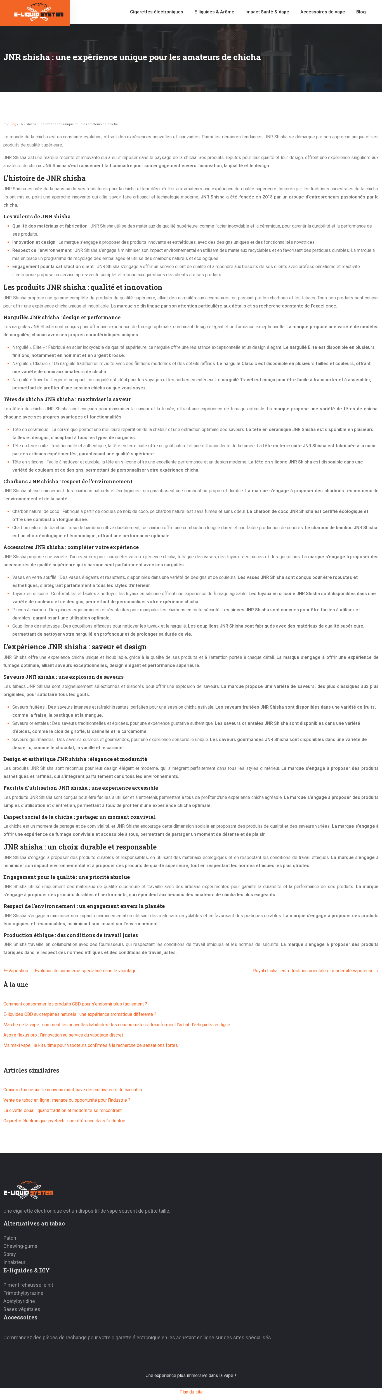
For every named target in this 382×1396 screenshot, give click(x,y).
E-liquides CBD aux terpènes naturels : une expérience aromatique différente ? (79, 1014)
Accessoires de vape (322, 12)
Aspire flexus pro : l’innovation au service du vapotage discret (63, 1035)
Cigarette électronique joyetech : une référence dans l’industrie (64, 1120)
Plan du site (191, 1392)
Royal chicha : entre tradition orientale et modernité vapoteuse (313, 970)
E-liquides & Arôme (214, 12)
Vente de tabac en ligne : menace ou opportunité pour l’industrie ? (66, 1100)
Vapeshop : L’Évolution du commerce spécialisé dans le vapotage (72, 970)
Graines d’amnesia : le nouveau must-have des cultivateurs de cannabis (72, 1089)
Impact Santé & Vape (267, 12)
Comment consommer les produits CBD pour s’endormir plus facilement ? (75, 1004)
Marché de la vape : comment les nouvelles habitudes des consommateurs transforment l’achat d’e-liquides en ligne (116, 1024)
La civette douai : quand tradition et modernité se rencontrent (62, 1110)
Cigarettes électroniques (156, 12)
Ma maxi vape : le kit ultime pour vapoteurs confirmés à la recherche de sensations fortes (90, 1045)
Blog (361, 12)
